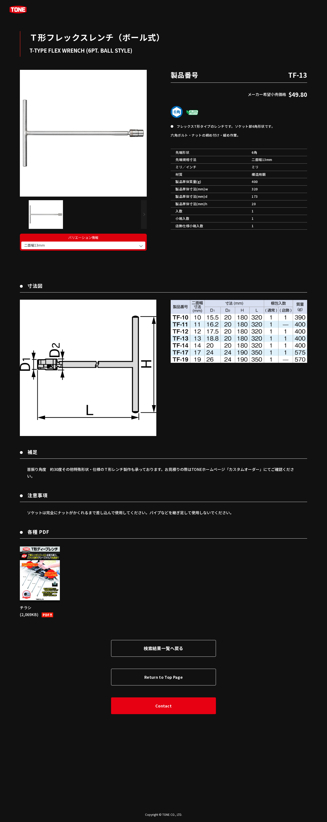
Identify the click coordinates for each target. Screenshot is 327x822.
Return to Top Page (163, 677)
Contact (163, 706)
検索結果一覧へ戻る (163, 648)
